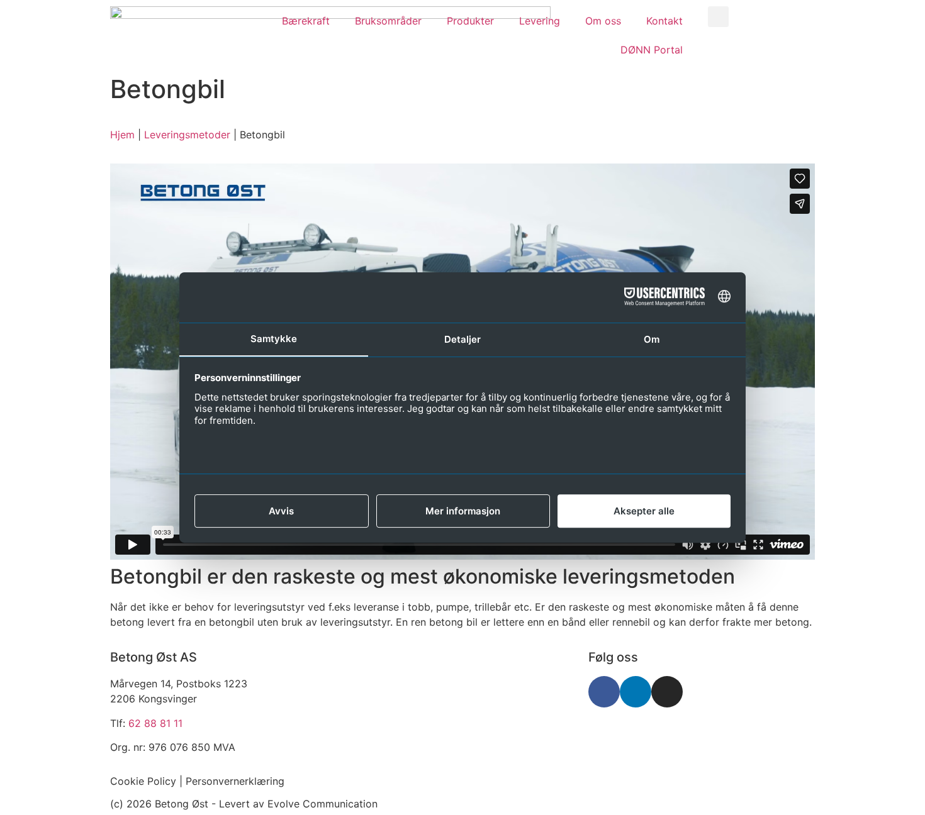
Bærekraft (306, 20)
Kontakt (664, 20)
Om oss (603, 20)
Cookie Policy (143, 781)
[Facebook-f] (604, 691)
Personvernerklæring (235, 781)
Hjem (122, 134)
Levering (539, 20)
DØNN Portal (651, 49)
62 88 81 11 (155, 723)
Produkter (470, 20)
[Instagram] (667, 691)
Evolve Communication (322, 803)
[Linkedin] (635, 691)
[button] (718, 16)
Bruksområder (388, 20)
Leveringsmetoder (187, 134)
